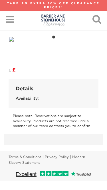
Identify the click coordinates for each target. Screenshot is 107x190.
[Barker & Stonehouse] (53, 20)
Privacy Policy (57, 157)
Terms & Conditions (25, 157)
